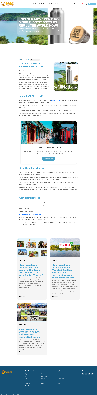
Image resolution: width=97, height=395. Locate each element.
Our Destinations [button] (43, 3)
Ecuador (43, 374)
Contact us (92, 3)
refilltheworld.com (55, 100)
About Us (60, 381)
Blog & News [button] (66, 3)
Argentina (27, 374)
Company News (35, 59)
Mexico (43, 378)
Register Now (48, 159)
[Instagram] (83, 374)
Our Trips (60, 374)
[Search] (85, 4)
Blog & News (61, 378)
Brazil (26, 378)
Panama (43, 381)
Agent (79, 3)
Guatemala (44, 376)
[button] (82, 4)
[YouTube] (92, 374)
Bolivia (26, 376)
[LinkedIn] (89, 374)
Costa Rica (27, 385)
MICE (50, 3)
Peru (42, 383)
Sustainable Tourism (57, 3)
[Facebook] (86, 374)
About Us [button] (73, 3)
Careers (59, 383)
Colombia (27, 383)
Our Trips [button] (35, 3)
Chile (26, 381)
